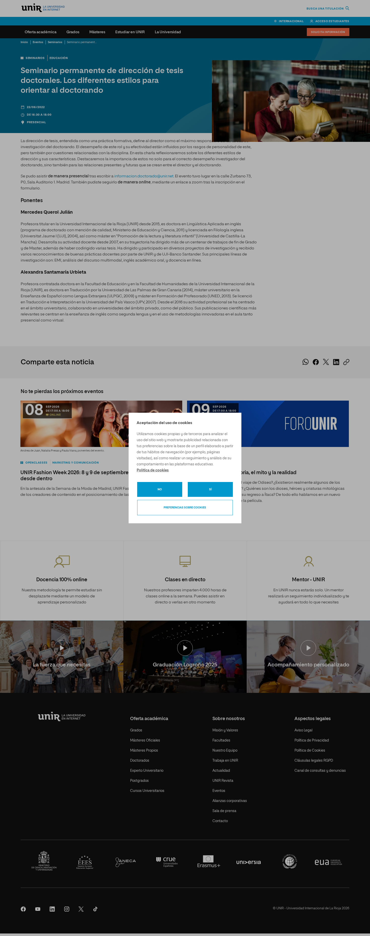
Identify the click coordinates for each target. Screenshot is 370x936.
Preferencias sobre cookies (185, 507)
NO (160, 489)
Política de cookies (153, 470)
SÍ (210, 489)
